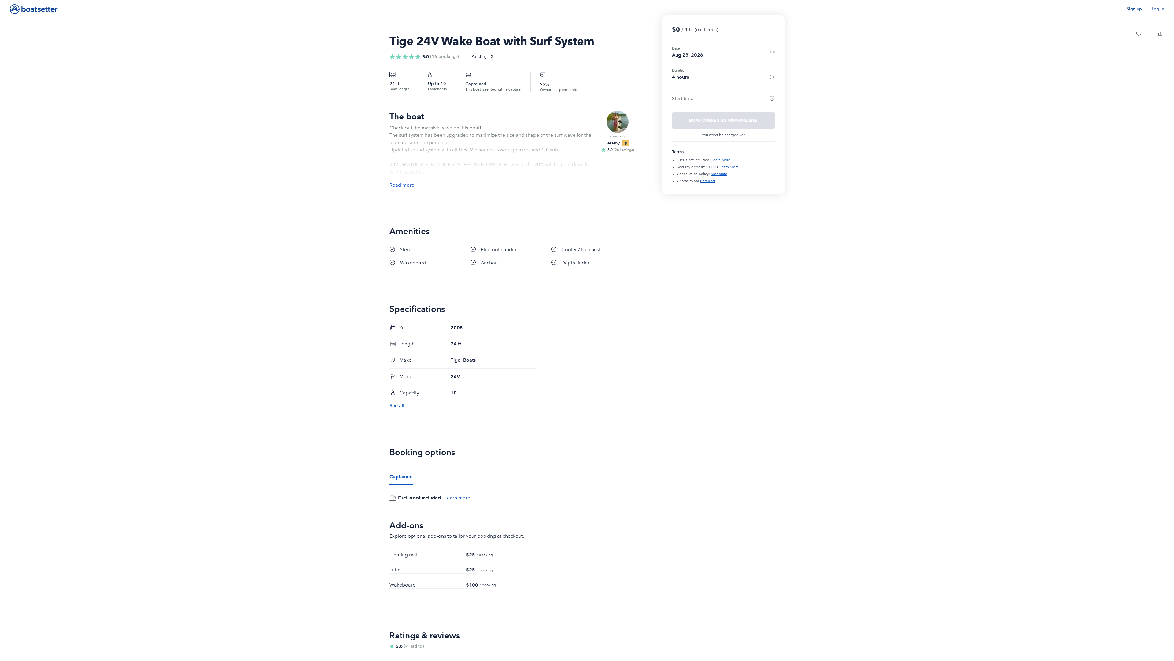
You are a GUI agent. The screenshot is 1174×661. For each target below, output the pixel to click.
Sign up (1134, 9)
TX (491, 56)
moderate (719, 174)
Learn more (457, 498)
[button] (1138, 33)
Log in (1158, 9)
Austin (478, 56)
